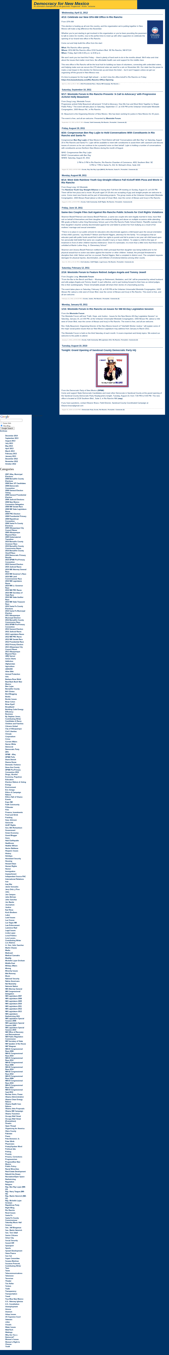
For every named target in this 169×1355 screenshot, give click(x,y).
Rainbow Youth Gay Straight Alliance (81, 190)
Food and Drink (11, 815)
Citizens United (11, 726)
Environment (10, 787)
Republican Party (12, 1205)
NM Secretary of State (14, 1041)
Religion (8, 1184)
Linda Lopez (10, 933)
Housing (8, 861)
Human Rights (11, 866)
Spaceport (9, 1246)
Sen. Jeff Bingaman (13, 1228)
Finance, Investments (14, 812)
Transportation (11, 1294)
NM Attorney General (13, 989)
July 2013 (9, 443)
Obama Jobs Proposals (14, 1109)
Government (10, 830)
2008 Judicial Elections (14, 500)
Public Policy (10, 1166)
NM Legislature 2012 (13, 1009)
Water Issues (10, 1327)
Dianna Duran (10, 762)
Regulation (9, 1182)
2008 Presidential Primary (15, 516)
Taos (7, 1268)
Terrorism (9, 1278)
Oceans (8, 1123)
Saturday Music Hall (13, 1222)
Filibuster (9, 807)
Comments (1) (129, 262)
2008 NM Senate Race (14, 507)
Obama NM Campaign (103, 84)
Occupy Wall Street (13, 1116)
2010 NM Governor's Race (15, 574)
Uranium (8, 1312)
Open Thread (10, 1126)
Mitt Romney (10, 974)
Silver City (9, 1238)
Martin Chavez (11, 948)
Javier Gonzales (11, 887)
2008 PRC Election (12, 514)
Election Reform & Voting (15, 782)
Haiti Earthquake (12, 841)
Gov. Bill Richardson (13, 828)
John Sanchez (11, 900)
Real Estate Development (15, 1172)
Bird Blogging (11, 694)
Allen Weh (9, 671)
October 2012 (10, 464)
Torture (8, 1286)
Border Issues (11, 699)
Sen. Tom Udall (11, 1233)
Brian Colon (10, 702)
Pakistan (8, 1134)
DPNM (100, 390)
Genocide (9, 823)
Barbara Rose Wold (13, 679)
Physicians (9, 1144)
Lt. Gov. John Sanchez (14, 945)
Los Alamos (10, 943)
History (8, 853)
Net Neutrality (10, 984)
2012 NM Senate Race (14, 639)
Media (7, 950)
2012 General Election (14, 629)
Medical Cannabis (12, 955)
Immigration (10, 871)
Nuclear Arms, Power (14, 1094)
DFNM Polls (10, 757)
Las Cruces (9, 920)
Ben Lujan (9, 686)
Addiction (9, 661)
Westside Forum (113, 118)
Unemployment (11, 1307)
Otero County (10, 1131)
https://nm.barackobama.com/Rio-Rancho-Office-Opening (87, 80)
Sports (8, 1248)
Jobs (7, 892)
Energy (8, 785)
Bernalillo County (12, 689)
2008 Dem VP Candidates (15, 483)
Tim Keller (9, 1284)
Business (9, 714)
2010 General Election (14, 564)
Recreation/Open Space (14, 1177)
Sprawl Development (13, 1251)
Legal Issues (103, 262)
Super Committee (12, 1258)
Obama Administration (14, 1097)
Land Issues (10, 918)
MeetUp (8, 958)
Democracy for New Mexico (61, 3)
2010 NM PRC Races (13, 590)
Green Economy (11, 833)
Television (9, 1276)
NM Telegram (10, 1046)
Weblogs (8, 1332)
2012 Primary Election (14, 645)
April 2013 (9, 448)
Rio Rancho (114, 84)
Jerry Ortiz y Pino (12, 889)
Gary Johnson (11, 820)
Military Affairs (11, 966)
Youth (7, 1346)
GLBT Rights (102, 202)
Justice (91, 298)
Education (9, 780)
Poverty (8, 1154)
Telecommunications (13, 1273)
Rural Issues (10, 1213)
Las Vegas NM (11, 923)
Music (7, 976)
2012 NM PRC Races (13, 637)
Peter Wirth (9, 1141)
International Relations (14, 879)
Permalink (113, 122)
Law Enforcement (12, 925)
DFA (7, 752)
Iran (6, 882)
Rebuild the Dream (12, 1174)
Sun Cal (8, 1256)
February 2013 (11, 454)
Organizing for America (14, 1128)
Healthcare (9, 843)
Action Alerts (10, 659)
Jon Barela (9, 902)
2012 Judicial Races (13, 632)
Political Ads (10, 1149)
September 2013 (11, 438)
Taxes (7, 1271)
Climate (8, 734)
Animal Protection (12, 674)
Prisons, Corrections (13, 1157)
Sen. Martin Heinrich (13, 1230)
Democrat (9, 747)
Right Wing (9, 1208)
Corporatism (10, 737)
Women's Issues (12, 1339)
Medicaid (9, 953)
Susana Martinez (12, 1261)
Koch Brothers (11, 912)
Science (8, 1225)
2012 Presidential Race (88, 84)
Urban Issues (10, 1314)
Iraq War (8, 884)
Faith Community (95, 122)
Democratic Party (87, 409)
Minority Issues (11, 971)
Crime (7, 739)
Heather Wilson (11, 846)
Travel (7, 1296)
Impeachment (10, 874)
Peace (7, 1136)
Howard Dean (10, 864)
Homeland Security (13, 859)
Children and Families (14, 724)
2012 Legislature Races (14, 634)
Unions (8, 1309)
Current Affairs (11, 742)
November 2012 (11, 461)
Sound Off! (9, 1243)
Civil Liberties (85, 262)
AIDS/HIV (9, 669)
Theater (8, 1281)
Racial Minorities (12, 1169)
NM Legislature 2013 (13, 1011)
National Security (12, 979)
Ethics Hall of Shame (13, 797)
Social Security (11, 1241)
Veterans (8, 1320)
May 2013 (9, 446)
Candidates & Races (13, 721)
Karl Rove (9, 910)
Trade (7, 1289)
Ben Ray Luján (80, 140)
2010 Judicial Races (13, 567)
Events (86, 122)
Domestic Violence (13, 765)
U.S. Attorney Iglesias (14, 1301)
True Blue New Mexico (14, 1299)
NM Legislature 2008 (13, 999)
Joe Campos (10, 895)
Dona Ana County (12, 767)
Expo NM (9, 802)
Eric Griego (10, 790)
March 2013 (10, 451)
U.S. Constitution (12, 1304)
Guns (7, 838)
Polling (8, 1152)
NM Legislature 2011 (105, 340)
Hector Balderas (11, 848)
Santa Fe (117, 169)
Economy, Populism (13, 777)
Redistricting (10, 1179)
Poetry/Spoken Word (13, 1147)
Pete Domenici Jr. (12, 1139)
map (120, 398)
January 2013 (10, 456)
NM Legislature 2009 (13, 1001)
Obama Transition (12, 1114)
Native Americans (12, 981)
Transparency (10, 1291)
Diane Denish (10, 760)
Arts (7, 677)
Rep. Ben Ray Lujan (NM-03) (96, 169)
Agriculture (9, 666)
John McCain (10, 897)
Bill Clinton (10, 692)
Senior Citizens (11, 1235)
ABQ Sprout (10, 656)
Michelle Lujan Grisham (15, 961)
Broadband (9, 707)
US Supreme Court (13, 1317)
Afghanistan (10, 664)
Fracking (8, 818)
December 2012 (11, 459)
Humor (8, 869)
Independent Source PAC (15, 876)
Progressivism (11, 1159)
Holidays (8, 856)
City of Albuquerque (13, 729)
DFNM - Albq (10, 754)
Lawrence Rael (11, 928)
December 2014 (11, 436)
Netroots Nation (11, 986)
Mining (8, 968)
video (7, 1322)
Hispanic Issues (11, 851)
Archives (3, 431)
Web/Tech (9, 1330)
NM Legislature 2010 (13, 1004)
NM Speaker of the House (15, 1044)
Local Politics (11, 936)
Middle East (10, 963)
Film (7, 810)
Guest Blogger (11, 835)
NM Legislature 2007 (13, 996)
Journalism (10, 905)
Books (7, 697)
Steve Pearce (10, 1253)
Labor (7, 915)
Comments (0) (122, 122)
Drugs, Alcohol (11, 774)
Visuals (8, 1325)
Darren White (10, 744)
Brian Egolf (10, 704)
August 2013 (10, 441)
